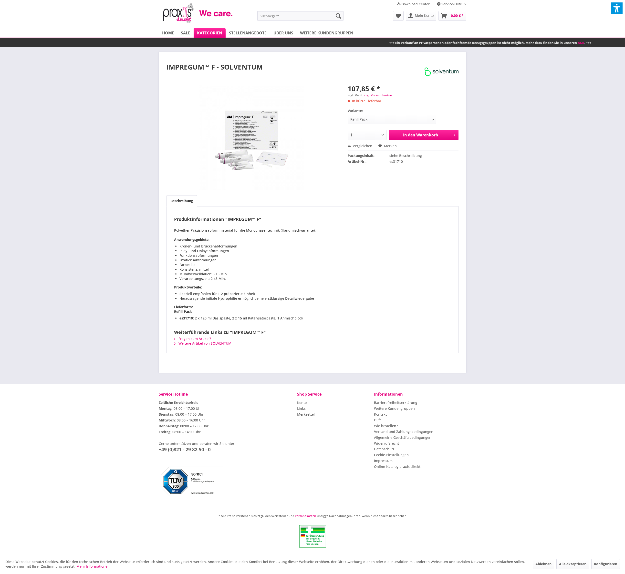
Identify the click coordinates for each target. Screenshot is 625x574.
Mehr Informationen (93, 566)
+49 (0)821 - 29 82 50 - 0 (185, 449)
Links (301, 408)
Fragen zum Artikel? (194, 338)
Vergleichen (362, 146)
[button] (617, 8)
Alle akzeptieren (572, 564)
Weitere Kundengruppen (394, 408)
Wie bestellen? (386, 425)
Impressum (383, 460)
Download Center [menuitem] (415, 4)
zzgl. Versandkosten (378, 95)
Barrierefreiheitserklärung (395, 402)
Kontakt (380, 414)
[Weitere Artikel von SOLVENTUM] (441, 71)
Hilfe (378, 420)
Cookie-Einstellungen (391, 454)
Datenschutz (384, 449)
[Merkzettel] (398, 16)
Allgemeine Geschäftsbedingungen (402, 437)
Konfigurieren (605, 564)
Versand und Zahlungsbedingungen (403, 431)
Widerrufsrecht (386, 443)
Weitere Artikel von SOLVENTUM (204, 343)
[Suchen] (338, 16)
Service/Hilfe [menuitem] (451, 4)
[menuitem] (300, 16)
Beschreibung (181, 200)
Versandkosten (305, 516)
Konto (302, 402)
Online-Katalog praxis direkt (397, 466)
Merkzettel (306, 414)
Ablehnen (543, 564)
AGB (557, 43)
